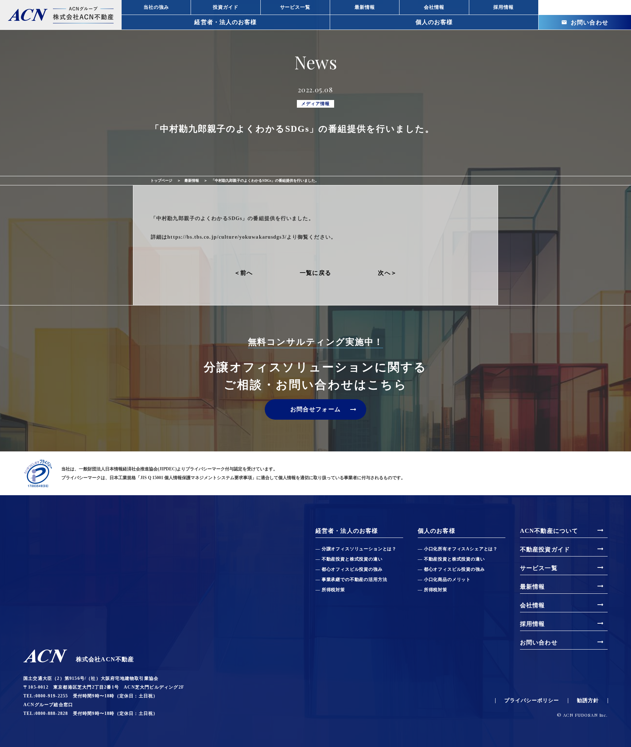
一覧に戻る (315, 273)
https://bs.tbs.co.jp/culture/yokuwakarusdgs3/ (226, 237)
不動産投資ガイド (562, 548)
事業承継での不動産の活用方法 (354, 579)
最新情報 (191, 180)
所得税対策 (333, 589)
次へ (384, 273)
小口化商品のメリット (447, 579)
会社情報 (562, 604)
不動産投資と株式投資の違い (352, 559)
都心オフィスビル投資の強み (352, 569)
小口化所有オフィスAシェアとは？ (461, 548)
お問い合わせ (585, 22)
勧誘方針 (588, 700)
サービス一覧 (562, 567)
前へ (246, 273)
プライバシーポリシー (531, 700)
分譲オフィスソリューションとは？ (359, 548)
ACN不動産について (562, 530)
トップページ (161, 180)
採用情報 (562, 623)
